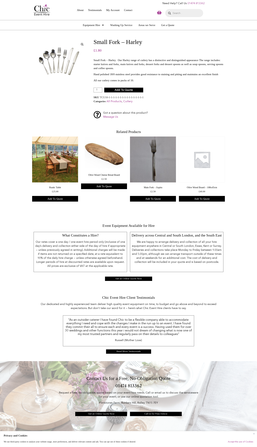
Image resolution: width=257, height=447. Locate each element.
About (80, 10)
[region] (128, 439)
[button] (82, 44)
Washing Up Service (121, 25)
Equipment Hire (91, 25)
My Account (113, 10)
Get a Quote (167, 25)
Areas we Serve (146, 25)
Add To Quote (124, 90)
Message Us (110, 117)
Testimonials (95, 10)
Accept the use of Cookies (240, 442)
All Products (114, 101)
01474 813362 (196, 3)
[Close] (254, 433)
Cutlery (128, 101)
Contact (128, 10)
